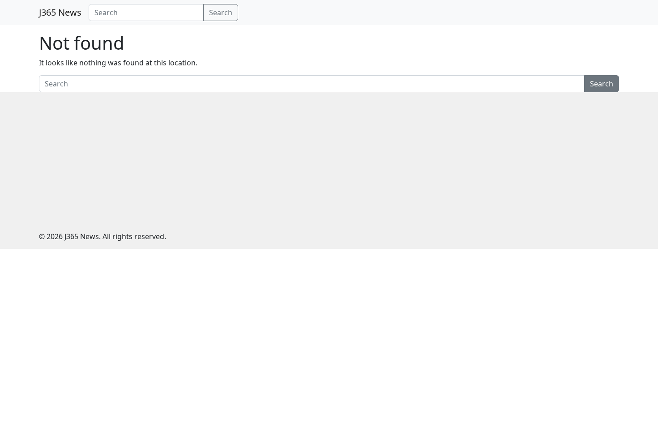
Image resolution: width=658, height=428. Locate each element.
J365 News (60, 12)
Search (220, 12)
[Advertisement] (329, 159)
